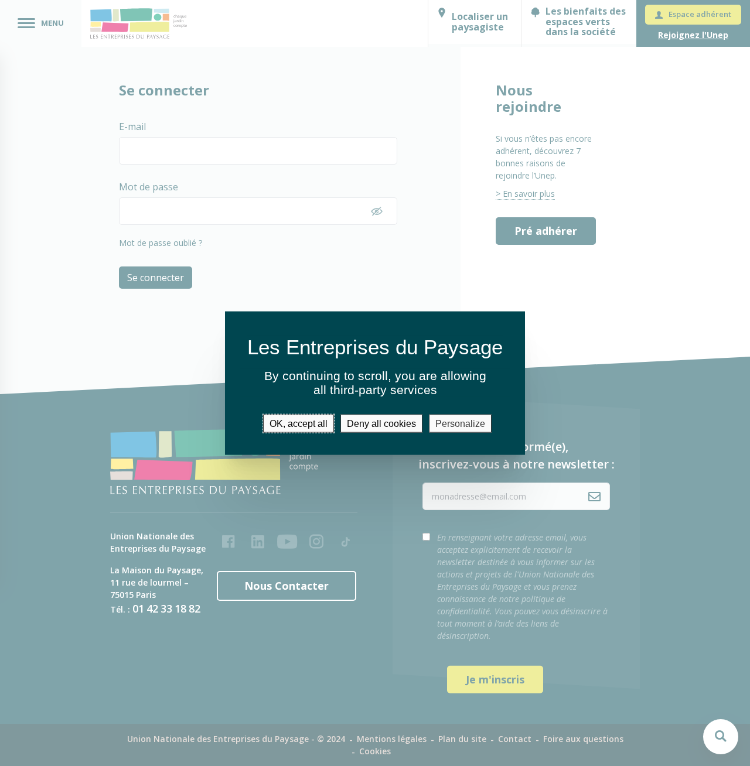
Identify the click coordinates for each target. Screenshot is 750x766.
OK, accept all (299, 423)
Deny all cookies (381, 423)
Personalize (460, 423)
